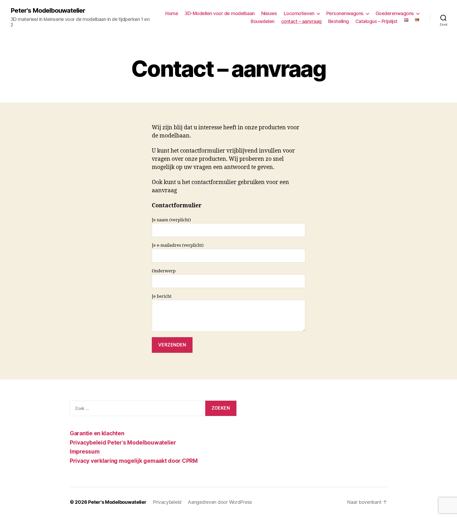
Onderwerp (164, 271)
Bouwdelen (263, 21)
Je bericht (162, 296)
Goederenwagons (395, 13)
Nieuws (269, 13)
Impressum (85, 451)
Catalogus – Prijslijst (376, 21)
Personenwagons (345, 13)
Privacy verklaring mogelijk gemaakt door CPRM (134, 460)
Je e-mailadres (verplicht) (178, 245)
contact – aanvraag (301, 21)
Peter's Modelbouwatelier (48, 10)
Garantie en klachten (97, 433)
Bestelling (338, 21)
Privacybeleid (167, 502)
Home (171, 13)
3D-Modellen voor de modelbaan (220, 13)
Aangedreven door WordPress (220, 502)
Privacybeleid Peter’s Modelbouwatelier (123, 442)
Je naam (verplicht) (171, 220)
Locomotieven (299, 13)
